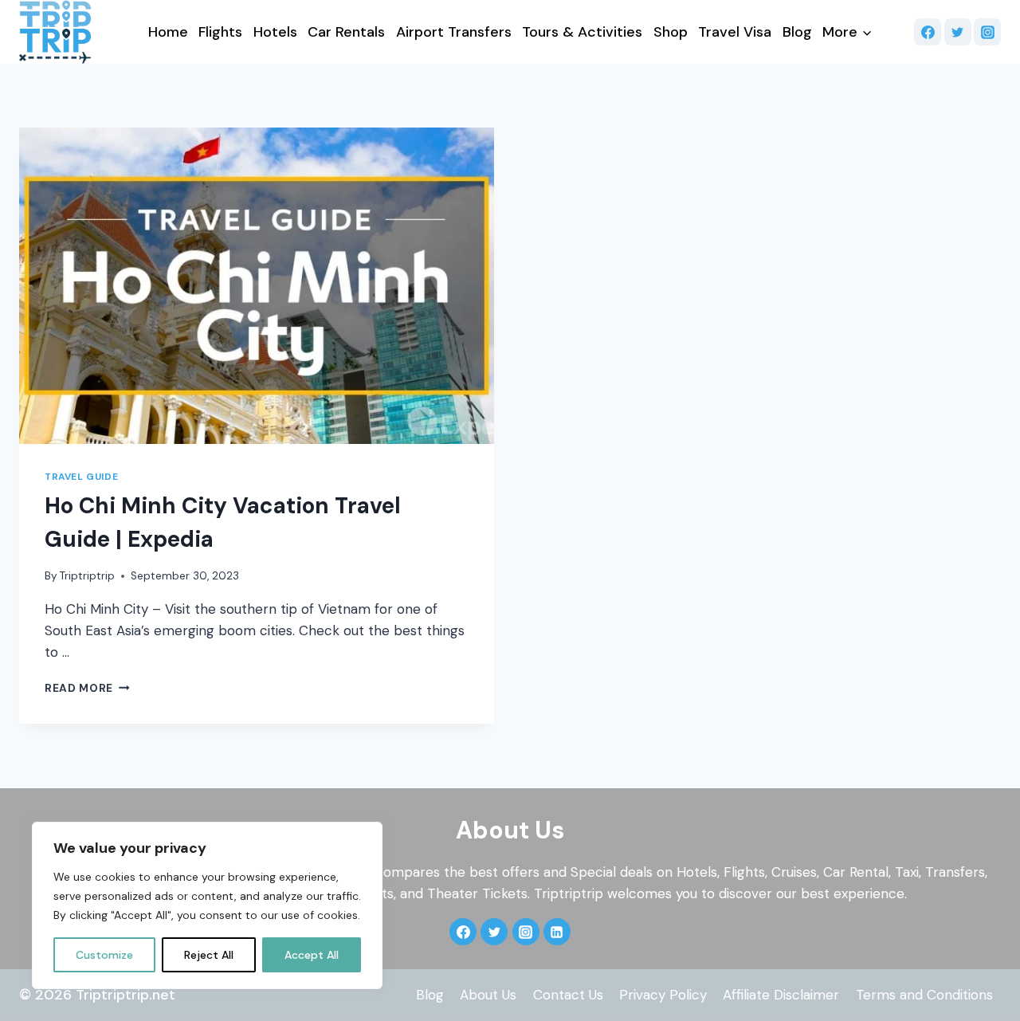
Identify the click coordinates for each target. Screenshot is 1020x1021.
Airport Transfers (454, 31)
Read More (87, 688)
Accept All (311, 955)
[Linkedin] (557, 931)
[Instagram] (987, 31)
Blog (797, 31)
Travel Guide (81, 476)
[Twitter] (957, 31)
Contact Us (568, 994)
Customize (104, 955)
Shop (670, 31)
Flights (220, 31)
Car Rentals (346, 31)
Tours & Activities (582, 31)
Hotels (275, 31)
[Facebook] (927, 31)
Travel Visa (734, 31)
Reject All (208, 955)
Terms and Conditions (924, 994)
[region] (207, 905)
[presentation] (256, 286)
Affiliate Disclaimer (781, 994)
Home (168, 31)
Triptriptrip (87, 576)
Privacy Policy (663, 994)
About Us (488, 994)
